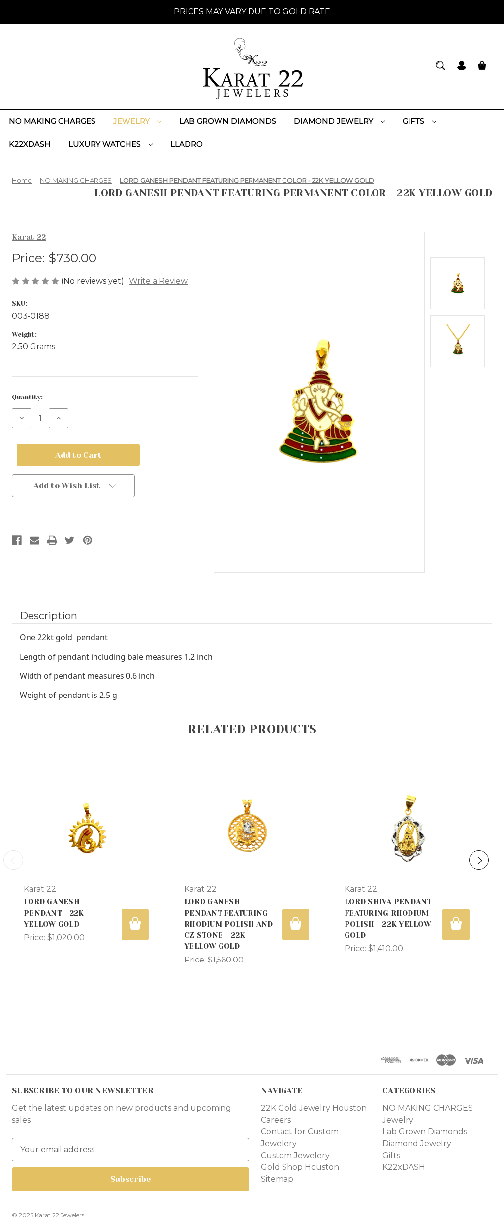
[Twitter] (70, 540)
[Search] (440, 65)
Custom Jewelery (295, 1155)
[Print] (52, 540)
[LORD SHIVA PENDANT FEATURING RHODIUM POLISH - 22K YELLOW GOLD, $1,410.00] (407, 827)
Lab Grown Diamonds (227, 121)
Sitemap (277, 1179)
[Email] (34, 540)
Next (479, 860)
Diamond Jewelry (334, 121)
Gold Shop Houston (300, 1167)
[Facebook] (17, 540)
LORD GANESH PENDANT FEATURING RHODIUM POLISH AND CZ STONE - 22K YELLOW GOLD (228, 924)
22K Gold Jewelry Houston (314, 1108)
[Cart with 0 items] (482, 67)
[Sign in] (461, 67)
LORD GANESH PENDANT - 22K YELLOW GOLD (54, 912)
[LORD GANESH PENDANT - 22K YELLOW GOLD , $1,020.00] (86, 827)
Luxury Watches (105, 144)
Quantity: (27, 397)
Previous (13, 860)
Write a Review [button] (158, 281)
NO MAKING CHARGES (52, 121)
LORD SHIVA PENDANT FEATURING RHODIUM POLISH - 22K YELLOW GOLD (388, 918)
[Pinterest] (88, 540)
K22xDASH (30, 144)
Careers (276, 1120)
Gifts (414, 121)
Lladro (186, 144)
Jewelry (132, 121)
